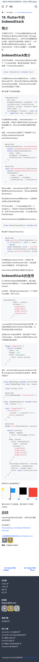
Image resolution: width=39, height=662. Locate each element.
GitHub (4, 584)
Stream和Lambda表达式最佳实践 (13, 635)
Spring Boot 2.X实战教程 (10, 632)
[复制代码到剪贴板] (35, 71)
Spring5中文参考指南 (9, 646)
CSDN (4, 587)
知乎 (3, 592)
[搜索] (36, 6)
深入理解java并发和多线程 (10, 643)
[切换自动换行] (31, 97)
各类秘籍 (4, 621)
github (34, 1)
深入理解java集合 (7, 638)
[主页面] (3, 12)
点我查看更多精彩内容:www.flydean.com (17, 536)
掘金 (3, 589)
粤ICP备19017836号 (30, 657)
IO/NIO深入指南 (7, 641)
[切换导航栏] (2, 6)
